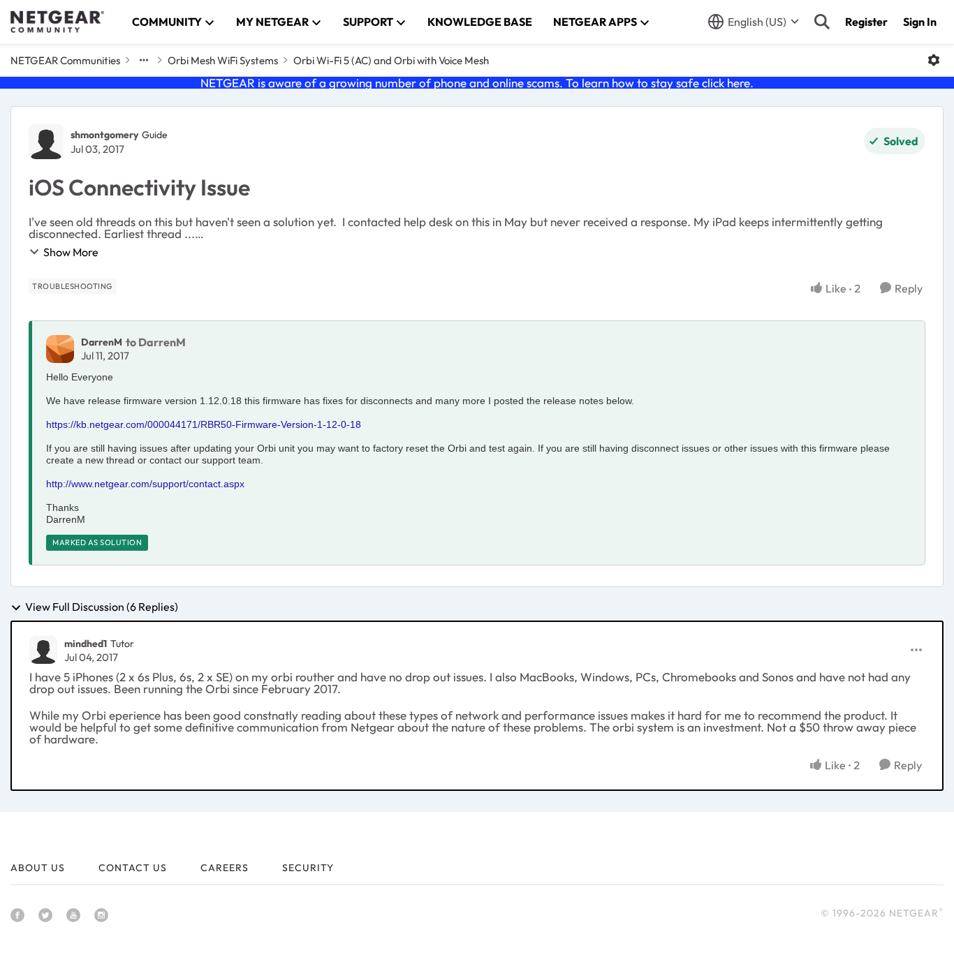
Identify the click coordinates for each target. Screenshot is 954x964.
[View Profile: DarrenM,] (60, 349)
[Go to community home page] (57, 21)
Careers (224, 867)
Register (866, 22)
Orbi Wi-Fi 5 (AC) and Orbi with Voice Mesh (391, 60)
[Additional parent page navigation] (143, 60)
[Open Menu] (934, 60)
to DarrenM (156, 342)
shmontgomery (104, 135)
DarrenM (101, 342)
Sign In (920, 22)
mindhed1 (85, 643)
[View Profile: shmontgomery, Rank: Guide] (46, 141)
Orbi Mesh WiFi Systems (223, 60)
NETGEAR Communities (65, 60)
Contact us (132, 867)
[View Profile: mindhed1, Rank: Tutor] (43, 650)
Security (308, 867)
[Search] (822, 21)
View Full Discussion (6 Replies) (101, 607)
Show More (70, 252)
